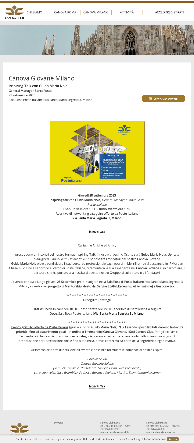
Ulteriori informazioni (154, 439)
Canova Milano (96, 12)
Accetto (173, 439)
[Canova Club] (14, 12)
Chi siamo (34, 12)
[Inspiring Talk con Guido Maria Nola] (97, 152)
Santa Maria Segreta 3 (115, 313)
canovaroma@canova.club (114, 432)
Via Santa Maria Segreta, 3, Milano (97, 218)
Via (96, 313)
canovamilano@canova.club (161, 432)
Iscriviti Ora (97, 232)
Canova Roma (65, 12)
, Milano (138, 313)
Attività (127, 12)
